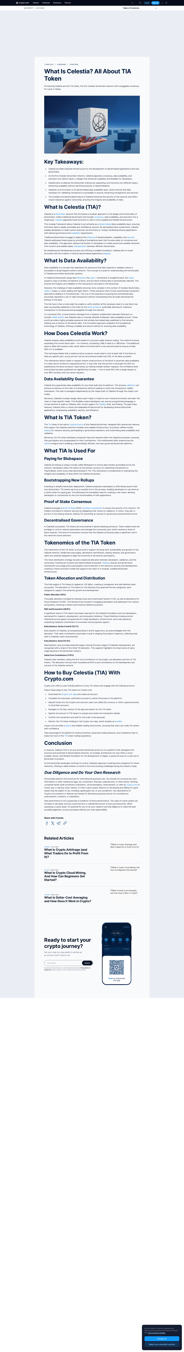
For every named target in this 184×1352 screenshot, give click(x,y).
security (130, 237)
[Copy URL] (65, 823)
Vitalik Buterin (58, 317)
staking (47, 430)
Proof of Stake (69, 508)
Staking (105, 563)
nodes (131, 278)
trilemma (91, 237)
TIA (49, 424)
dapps (107, 253)
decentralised (105, 224)
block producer (94, 307)
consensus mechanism (92, 508)
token (46, 443)
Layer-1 (93, 278)
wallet (119, 721)
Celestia (58, 220)
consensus (99, 217)
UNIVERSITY (29, 8)
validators (130, 385)
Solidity (102, 404)
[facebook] (47, 823)
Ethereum (80, 278)
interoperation (80, 246)
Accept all (161, 1339)
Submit (87, 963)
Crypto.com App (69, 694)
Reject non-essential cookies (162, 1344)
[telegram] (58, 823)
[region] (162, 1337)
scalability (75, 233)
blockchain (60, 214)
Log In (147, 3)
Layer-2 (47, 291)
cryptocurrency (76, 424)
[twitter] (52, 823)
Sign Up (155, 3)
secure (68, 725)
